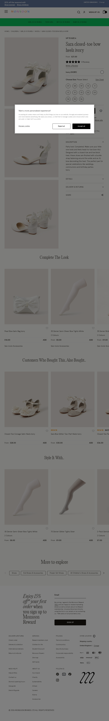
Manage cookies (24, 126)
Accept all (81, 126)
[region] (54, 119)
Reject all (61, 126)
